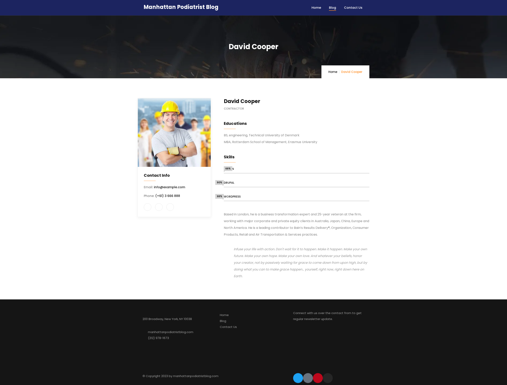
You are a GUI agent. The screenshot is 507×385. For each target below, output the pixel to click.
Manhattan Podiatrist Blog (181, 7)
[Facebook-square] (308, 378)
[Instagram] (328, 378)
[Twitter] (298, 378)
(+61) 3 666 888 (167, 196)
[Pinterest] (318, 378)
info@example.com (169, 187)
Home (332, 72)
